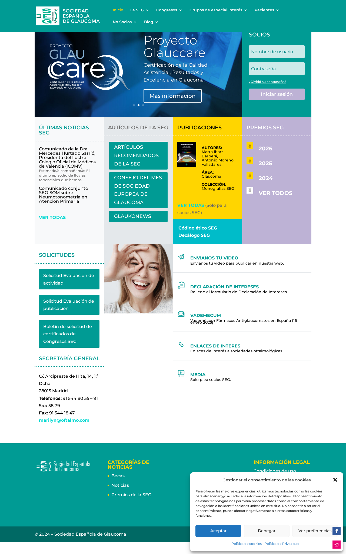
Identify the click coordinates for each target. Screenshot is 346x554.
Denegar (266, 530)
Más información (172, 96)
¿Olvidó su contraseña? (267, 82)
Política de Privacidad (282, 544)
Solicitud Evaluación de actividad (68, 279)
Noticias (120, 485)
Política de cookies (246, 544)
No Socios (122, 22)
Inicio (118, 10)
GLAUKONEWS (132, 216)
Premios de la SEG (131, 494)
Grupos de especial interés (215, 10)
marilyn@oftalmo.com (64, 420)
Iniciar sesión (277, 94)
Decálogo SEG (194, 235)
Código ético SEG (197, 228)
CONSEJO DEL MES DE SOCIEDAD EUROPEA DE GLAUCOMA (138, 190)
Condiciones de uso (275, 471)
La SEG (137, 10)
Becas (118, 475)
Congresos (166, 10)
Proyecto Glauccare (174, 46)
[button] (335, 479)
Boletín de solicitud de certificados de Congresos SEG (67, 334)
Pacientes (264, 10)
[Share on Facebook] (336, 531)
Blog (148, 22)
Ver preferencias (315, 530)
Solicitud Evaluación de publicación (68, 305)
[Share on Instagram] (336, 545)
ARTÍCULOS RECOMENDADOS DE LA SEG (136, 155)
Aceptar (218, 530)
